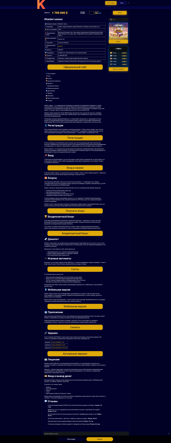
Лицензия (50, 95)
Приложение (51, 91)
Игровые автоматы (53, 86)
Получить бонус (75, 210)
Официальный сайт (75, 67)
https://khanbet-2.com (58, 345)
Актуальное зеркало (75, 353)
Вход (48, 76)
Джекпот (50, 83)
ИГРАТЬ (60, 46)
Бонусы (49, 78)
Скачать (75, 327)
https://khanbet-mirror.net (59, 348)
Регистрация (51, 73)
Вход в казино (75, 167)
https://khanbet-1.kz (58, 342)
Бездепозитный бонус (54, 81)
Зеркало (49, 93)
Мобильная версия (53, 88)
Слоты (75, 269)
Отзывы (49, 100)
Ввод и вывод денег (53, 98)
